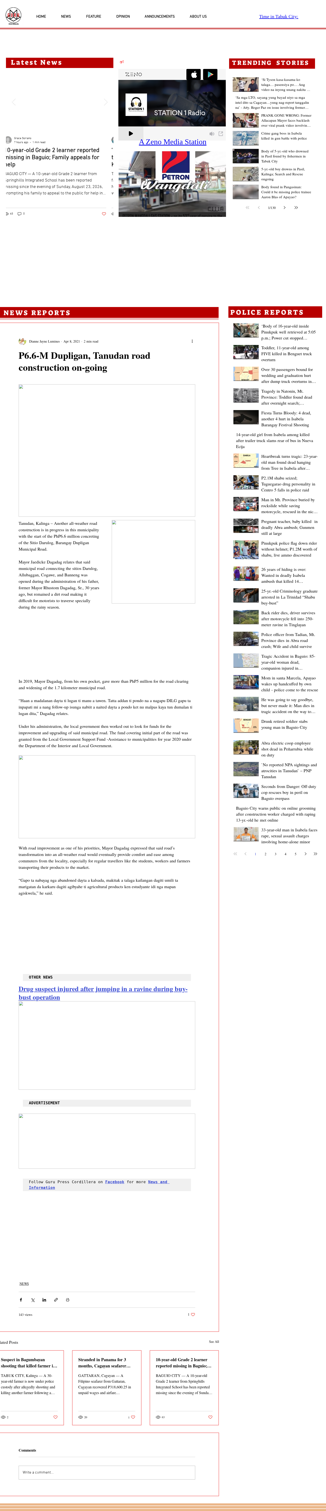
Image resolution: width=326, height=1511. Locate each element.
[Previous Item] (13, 102)
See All (214, 1341)
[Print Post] (67, 1299)
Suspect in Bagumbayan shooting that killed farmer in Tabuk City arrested (28, 1362)
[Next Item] (106, 102)
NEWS (24, 1283)
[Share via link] (56, 1299)
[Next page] (284, 207)
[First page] (247, 207)
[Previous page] (259, 207)
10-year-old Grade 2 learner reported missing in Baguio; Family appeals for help (181, 1362)
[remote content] (107, 644)
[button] (172, 184)
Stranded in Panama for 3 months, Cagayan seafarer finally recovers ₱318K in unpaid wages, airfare (102, 1362)
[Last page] (296, 207)
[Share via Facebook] (21, 1299)
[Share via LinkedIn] (44, 1299)
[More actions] (192, 341)
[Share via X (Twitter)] (32, 1299)
